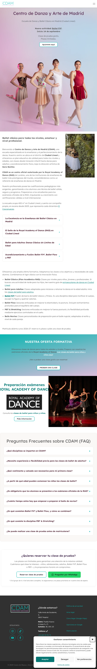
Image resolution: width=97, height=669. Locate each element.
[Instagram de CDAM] (12, 631)
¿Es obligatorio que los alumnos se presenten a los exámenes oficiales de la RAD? (48, 491)
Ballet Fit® (57, 28)
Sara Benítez (8, 167)
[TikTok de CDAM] (20, 631)
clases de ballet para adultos (21, 292)
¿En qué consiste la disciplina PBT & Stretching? (48, 521)
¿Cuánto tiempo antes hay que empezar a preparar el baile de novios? (48, 501)
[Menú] (94, 4)
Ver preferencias (84, 659)
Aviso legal (70, 612)
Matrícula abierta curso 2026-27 (16, 328)
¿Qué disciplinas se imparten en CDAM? (48, 450)
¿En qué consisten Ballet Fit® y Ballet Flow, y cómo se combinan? (48, 511)
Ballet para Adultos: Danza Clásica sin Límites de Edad (32, 244)
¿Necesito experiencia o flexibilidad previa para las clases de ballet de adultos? (48, 460)
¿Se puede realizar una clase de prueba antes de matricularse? (48, 531)
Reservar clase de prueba (31, 574)
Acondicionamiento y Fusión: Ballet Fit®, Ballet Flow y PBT (32, 256)
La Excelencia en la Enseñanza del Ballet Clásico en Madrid (32, 220)
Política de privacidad (74, 606)
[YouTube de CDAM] (12, 638)
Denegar (64, 659)
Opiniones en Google (74, 625)
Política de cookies (63, 665)
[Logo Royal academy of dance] (24, 402)
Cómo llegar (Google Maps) (76, 618)
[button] (92, 639)
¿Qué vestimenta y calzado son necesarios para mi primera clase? (48, 470)
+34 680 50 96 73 (44, 635)
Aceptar (45, 659)
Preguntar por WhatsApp (66, 574)
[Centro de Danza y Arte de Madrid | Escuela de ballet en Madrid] (8, 3)
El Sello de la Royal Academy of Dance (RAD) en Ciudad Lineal (32, 232)
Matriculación (71, 631)
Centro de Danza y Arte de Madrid (26, 665)
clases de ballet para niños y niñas (29, 413)
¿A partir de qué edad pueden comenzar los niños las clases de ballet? (48, 480)
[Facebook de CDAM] (20, 638)
